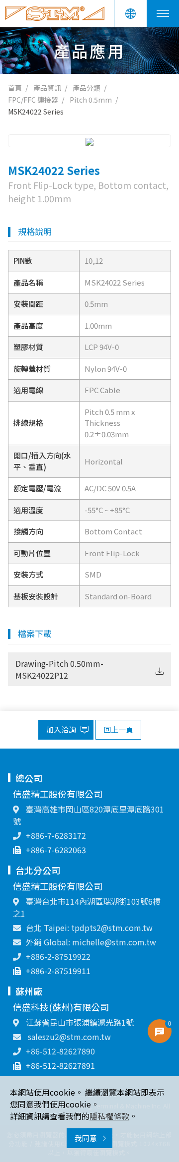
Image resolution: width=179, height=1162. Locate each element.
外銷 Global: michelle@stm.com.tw (91, 942)
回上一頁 (118, 729)
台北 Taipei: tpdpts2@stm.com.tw (89, 927)
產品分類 (86, 88)
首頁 (15, 88)
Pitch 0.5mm (91, 100)
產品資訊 (47, 88)
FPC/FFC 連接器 (33, 100)
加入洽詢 (62, 729)
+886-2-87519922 (58, 956)
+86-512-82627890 (60, 1051)
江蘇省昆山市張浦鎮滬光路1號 (79, 1022)
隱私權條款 (109, 1116)
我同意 (86, 1138)
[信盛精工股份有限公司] (54, 13)
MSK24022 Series (36, 111)
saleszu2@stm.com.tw (68, 1037)
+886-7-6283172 (56, 835)
